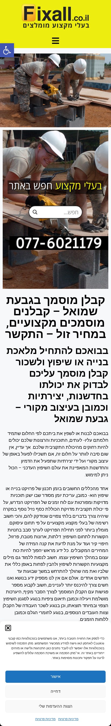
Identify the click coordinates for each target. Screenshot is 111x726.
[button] (7, 50)
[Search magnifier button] (35, 212)
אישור (55, 676)
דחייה (55, 691)
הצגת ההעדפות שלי (55, 706)
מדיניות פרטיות (68, 719)
